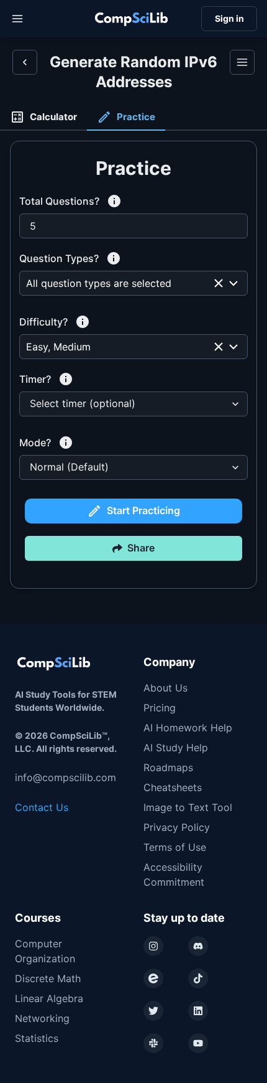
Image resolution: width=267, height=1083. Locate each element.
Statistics (36, 1038)
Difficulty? (43, 322)
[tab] (43, 118)
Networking (42, 1018)
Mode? (35, 442)
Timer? (35, 379)
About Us (165, 688)
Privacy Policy (176, 827)
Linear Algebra (49, 998)
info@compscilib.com (65, 777)
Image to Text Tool (187, 807)
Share (141, 548)
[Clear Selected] (218, 283)
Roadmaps (168, 767)
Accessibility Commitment (173, 874)
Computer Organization (45, 951)
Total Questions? (59, 201)
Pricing (159, 707)
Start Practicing (143, 510)
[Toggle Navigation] (17, 18)
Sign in (229, 18)
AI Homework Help (187, 727)
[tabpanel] (133, 377)
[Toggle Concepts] (242, 62)
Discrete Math (48, 978)
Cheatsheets (172, 787)
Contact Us (41, 807)
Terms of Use (174, 847)
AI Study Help (175, 747)
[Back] (24, 62)
